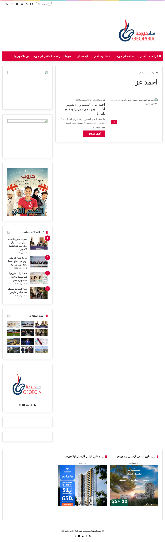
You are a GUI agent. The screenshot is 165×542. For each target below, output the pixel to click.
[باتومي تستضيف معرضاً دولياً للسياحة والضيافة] (27, 332)
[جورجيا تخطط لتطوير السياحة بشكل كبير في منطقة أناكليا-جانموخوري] (41, 349)
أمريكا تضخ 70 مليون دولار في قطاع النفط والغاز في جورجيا (17, 261)
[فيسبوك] (35, 405)
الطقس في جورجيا (42, 56)
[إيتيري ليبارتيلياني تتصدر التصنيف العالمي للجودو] (27, 341)
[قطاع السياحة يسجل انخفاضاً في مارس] (39, 293)
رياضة (57, 56)
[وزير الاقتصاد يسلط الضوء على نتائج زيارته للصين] (27, 349)
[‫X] (31, 405)
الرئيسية (154, 56)
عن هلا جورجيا (21, 56)
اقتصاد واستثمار (102, 56)
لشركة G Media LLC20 (71, 531)
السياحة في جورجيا (125, 56)
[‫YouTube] (24, 405)
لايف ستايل (82, 56)
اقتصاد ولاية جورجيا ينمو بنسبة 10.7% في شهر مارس (18, 276)
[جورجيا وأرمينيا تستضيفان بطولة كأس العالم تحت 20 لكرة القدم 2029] (13, 332)
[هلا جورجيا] (137, 29)
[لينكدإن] (27, 405)
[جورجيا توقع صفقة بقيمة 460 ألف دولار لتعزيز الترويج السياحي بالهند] (13, 341)
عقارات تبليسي (134, 463)
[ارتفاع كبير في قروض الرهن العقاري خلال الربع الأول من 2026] (13, 349)
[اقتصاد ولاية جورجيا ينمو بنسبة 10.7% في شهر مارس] (39, 278)
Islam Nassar (98, 100)
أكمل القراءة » (94, 134)
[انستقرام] (20, 405)
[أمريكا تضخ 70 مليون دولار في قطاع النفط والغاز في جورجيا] (39, 262)
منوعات (67, 56)
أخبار (143, 56)
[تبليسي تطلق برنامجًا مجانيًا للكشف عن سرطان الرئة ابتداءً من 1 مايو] (41, 341)
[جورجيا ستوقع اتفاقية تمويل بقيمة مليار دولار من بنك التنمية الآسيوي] (39, 243)
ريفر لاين (82, 463)
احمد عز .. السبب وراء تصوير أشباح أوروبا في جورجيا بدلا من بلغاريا (84, 109)
